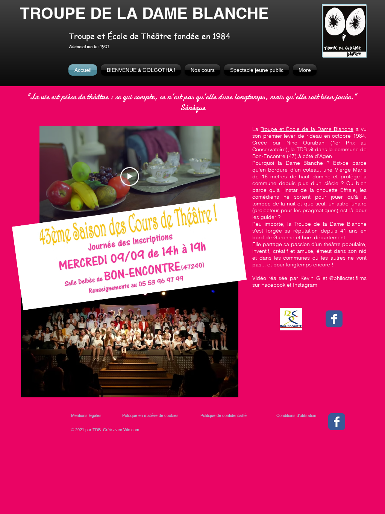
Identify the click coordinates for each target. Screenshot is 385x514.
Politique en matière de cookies (151, 415)
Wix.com (131, 429)
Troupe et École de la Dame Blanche (307, 129)
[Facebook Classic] (334, 318)
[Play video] (129, 176)
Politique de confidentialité (223, 415)
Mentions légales (86, 415)
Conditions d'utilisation (296, 415)
